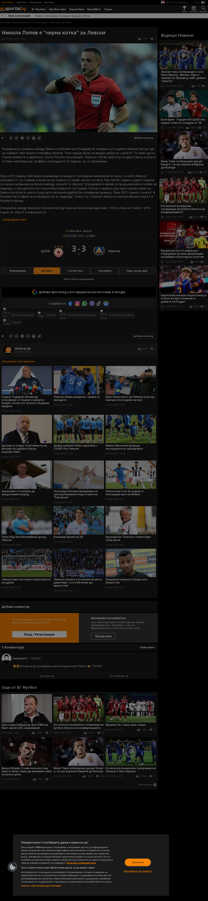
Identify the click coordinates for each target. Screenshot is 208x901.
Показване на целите (138, 871)
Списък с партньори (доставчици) (41, 885)
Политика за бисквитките (81, 862)
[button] (12, 867)
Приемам (138, 862)
